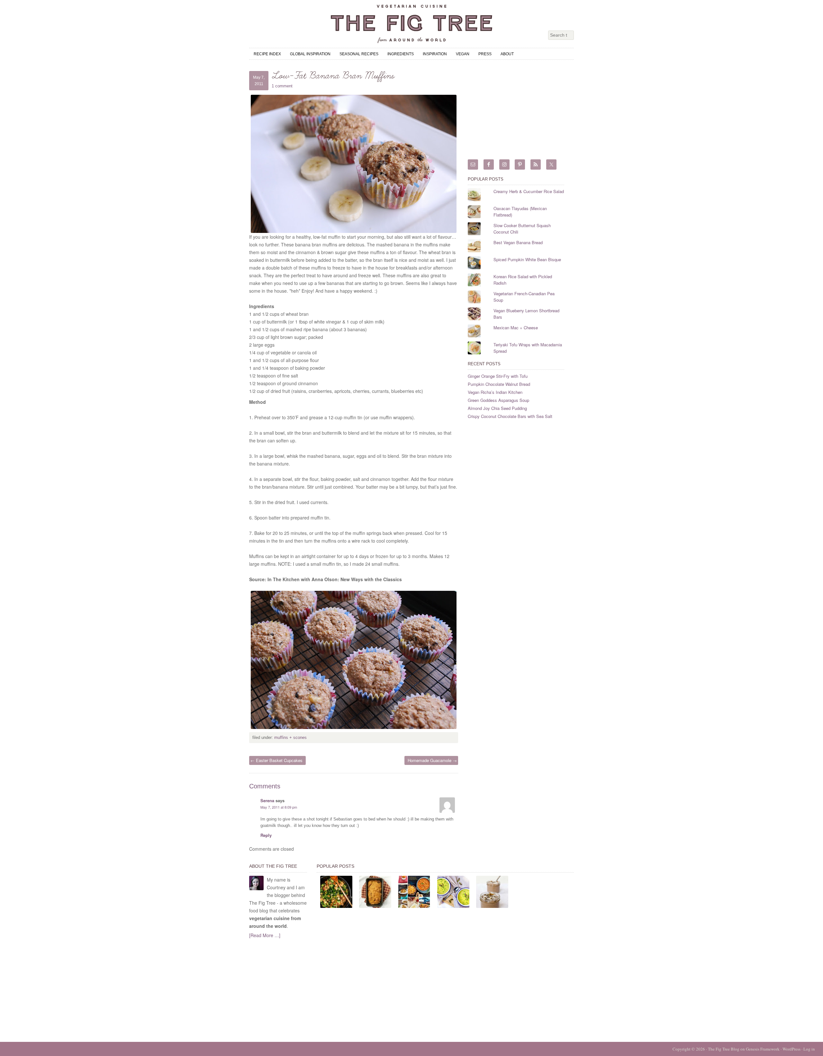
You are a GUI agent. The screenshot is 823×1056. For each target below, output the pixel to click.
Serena (267, 800)
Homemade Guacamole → (432, 760)
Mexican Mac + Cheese (515, 327)
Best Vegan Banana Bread (518, 242)
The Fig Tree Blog (723, 1049)
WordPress (791, 1049)
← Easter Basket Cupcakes (276, 760)
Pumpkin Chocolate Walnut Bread (499, 384)
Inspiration (435, 54)
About (507, 54)
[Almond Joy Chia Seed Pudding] (492, 892)
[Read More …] (264, 935)
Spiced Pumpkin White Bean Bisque (527, 259)
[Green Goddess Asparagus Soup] (453, 892)
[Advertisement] (516, 111)
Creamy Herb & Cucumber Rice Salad (528, 191)
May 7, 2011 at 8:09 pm (278, 807)
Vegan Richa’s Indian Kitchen (495, 392)
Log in (809, 1049)
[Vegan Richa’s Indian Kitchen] (414, 892)
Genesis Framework (763, 1049)
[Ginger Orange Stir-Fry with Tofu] (336, 892)
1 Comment (282, 86)
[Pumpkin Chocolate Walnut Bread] (375, 892)
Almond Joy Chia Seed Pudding (497, 408)
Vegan (462, 54)
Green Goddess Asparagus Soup (498, 400)
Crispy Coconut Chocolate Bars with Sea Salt (510, 416)
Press (485, 54)
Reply (266, 835)
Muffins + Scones (290, 737)
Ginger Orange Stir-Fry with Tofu (498, 376)
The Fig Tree (411, 24)
